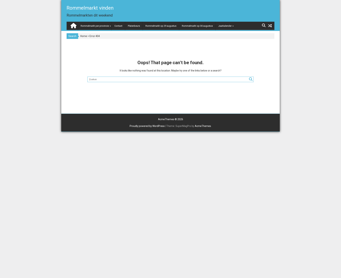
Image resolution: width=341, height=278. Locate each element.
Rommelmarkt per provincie (95, 26)
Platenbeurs (134, 26)
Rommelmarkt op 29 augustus (160, 26)
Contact (118, 26)
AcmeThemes (203, 126)
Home (83, 36)
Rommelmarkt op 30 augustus (197, 26)
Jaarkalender (225, 26)
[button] (333, 5)
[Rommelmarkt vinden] (73, 25)
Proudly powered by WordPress (147, 126)
